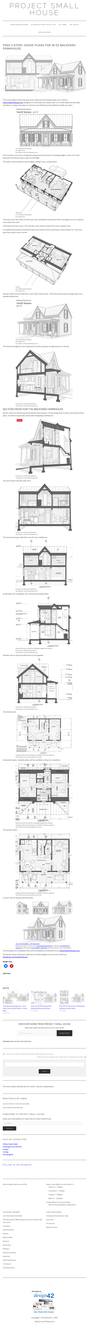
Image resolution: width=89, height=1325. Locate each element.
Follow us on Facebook (17, 1165)
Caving (5, 1152)
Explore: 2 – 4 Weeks (56, 1187)
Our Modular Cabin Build (11, 1212)
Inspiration (6, 1256)
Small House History (9, 1253)
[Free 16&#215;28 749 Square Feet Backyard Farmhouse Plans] (44, 997)
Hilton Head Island (10, 1144)
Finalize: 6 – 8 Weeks (56, 1195)
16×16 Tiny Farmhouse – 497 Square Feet (27, 944)
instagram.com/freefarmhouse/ (15, 957)
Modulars (6, 1249)
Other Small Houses (26, 1041)
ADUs (11, 1041)
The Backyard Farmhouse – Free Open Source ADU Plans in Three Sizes (15, 1008)
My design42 (8, 1154)
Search (44, 1071)
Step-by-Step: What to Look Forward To (60, 1184)
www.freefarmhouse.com (13, 102)
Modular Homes (44, 32)
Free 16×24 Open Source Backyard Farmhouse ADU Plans (29, 1054)
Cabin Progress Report (19, 24)
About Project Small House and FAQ (15, 1184)
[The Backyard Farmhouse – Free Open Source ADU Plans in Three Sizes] (16, 997)
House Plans (17, 1041)
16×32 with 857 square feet (39, 948)
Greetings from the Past (12, 1146)
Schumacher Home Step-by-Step (43, 24)
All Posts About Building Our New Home (62, 1205)
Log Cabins (62, 24)
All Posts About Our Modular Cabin (16, 1104)
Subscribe (64, 1033)
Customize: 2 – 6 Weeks (57, 1191)
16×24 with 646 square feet (44, 946)
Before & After (8, 1237)
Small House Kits (8, 1230)
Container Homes (9, 1268)
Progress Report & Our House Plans (58, 1202)
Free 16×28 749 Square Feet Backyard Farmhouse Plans (60, 1057)
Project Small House (44, 9)
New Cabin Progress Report (13, 1107)
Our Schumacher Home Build (12, 1216)
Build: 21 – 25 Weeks (56, 1198)
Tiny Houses (74, 24)
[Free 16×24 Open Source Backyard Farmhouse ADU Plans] (72, 997)
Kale (36, 1321)
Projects (5, 1233)
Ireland (5, 1149)
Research (6, 1241)
